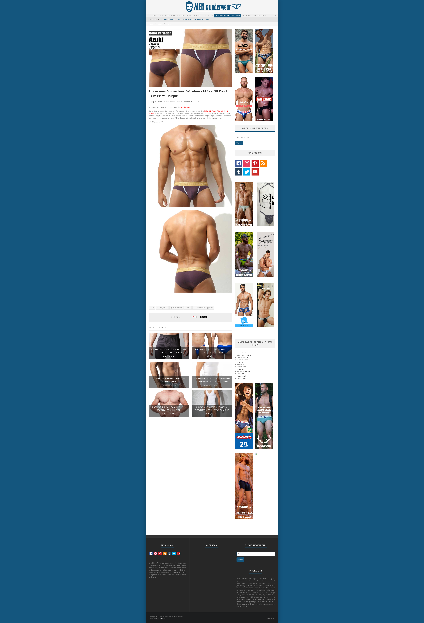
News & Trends (173, 16)
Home (151, 24)
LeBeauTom (241, 367)
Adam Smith (241, 353)
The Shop (261, 16)
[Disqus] (190, 450)
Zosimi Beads (242, 378)
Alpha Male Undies (244, 355)
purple (188, 308)
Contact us (270, 619)
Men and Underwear (174, 101)
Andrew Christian (243, 357)
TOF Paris (240, 374)
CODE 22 (240, 364)
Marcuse (240, 369)
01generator (162, 619)
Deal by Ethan (185, 107)
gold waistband (176, 308)
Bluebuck (240, 362)
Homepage (158, 16)
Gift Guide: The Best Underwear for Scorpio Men (183, 20)
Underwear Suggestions (227, 16)
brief (152, 308)
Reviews (209, 16)
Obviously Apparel (243, 371)
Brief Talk (247, 16)
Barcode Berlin (242, 360)
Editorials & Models (193, 16)
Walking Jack (241, 376)
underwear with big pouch (203, 308)
